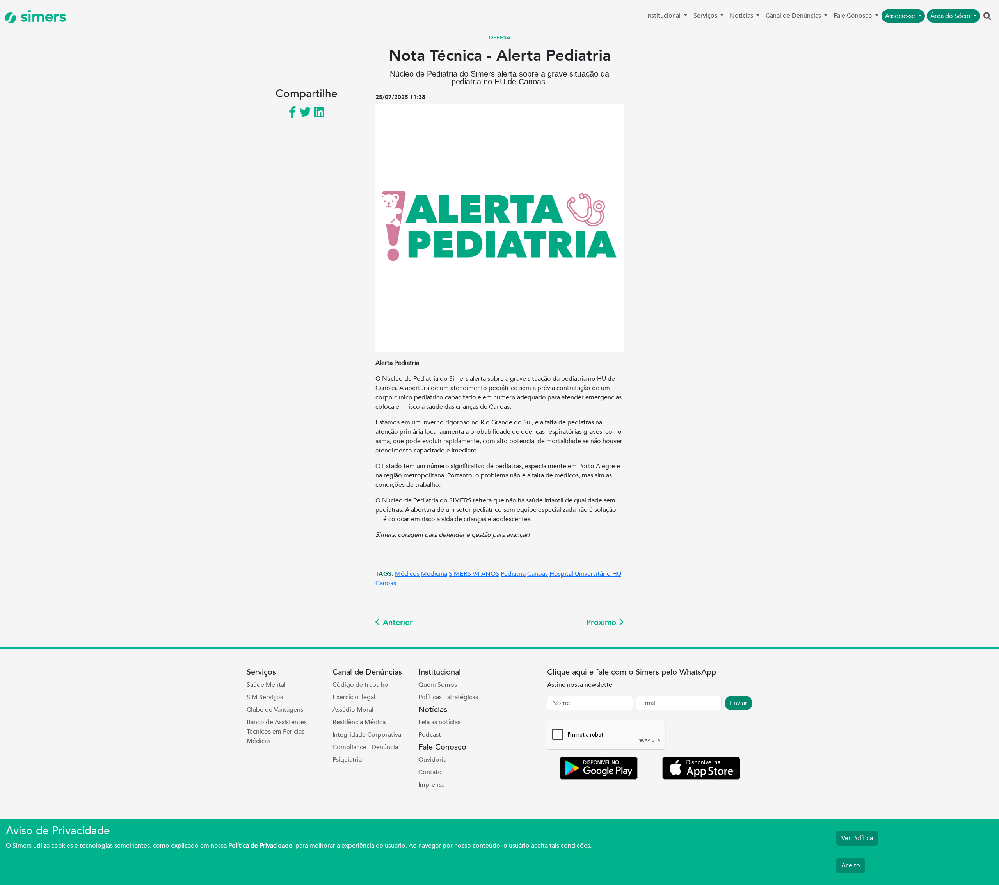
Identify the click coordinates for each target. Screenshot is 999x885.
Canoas (537, 574)
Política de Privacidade (260, 845)
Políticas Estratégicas (448, 697)
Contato (430, 772)
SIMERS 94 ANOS (474, 574)
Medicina (434, 574)
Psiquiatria (347, 759)
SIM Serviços (265, 697)
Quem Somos (437, 684)
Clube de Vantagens (275, 709)
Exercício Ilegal (353, 697)
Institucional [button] (664, 15)
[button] (987, 17)
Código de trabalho (360, 684)
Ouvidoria (432, 759)
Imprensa (431, 784)
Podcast (429, 734)
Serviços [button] (706, 15)
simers (41, 16)
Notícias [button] (742, 15)
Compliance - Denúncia (365, 747)
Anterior (396, 622)
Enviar (738, 703)
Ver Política (857, 838)
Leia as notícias (439, 722)
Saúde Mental (266, 684)
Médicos (407, 574)
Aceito (850, 865)
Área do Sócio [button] (951, 16)
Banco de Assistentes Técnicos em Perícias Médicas (277, 731)
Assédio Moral (352, 709)
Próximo (602, 622)
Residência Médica (359, 722)
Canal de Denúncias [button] (794, 15)
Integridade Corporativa (366, 734)
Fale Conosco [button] (854, 15)
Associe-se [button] (901, 16)
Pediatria (513, 574)
